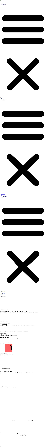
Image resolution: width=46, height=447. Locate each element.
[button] (23, 52)
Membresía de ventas (5, 99)
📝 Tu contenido (3, 197)
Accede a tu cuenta (3, 194)
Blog (1, 98)
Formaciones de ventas (3, 4)
